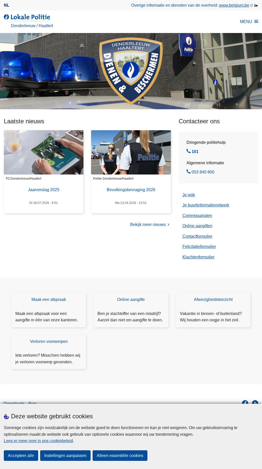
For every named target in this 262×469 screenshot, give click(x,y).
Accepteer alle (21, 455)
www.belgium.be (234, 5)
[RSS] (255, 403)
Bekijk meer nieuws (148, 224)
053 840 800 (203, 173)
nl (6, 5)
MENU (246, 21)
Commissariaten (197, 215)
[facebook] (245, 403)
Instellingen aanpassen (65, 455)
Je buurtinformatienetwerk (205, 205)
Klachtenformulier (198, 257)
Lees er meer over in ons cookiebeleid (38, 441)
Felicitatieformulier (199, 246)
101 (195, 152)
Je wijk (188, 195)
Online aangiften (197, 226)
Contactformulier (197, 236)
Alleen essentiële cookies (120, 455)
